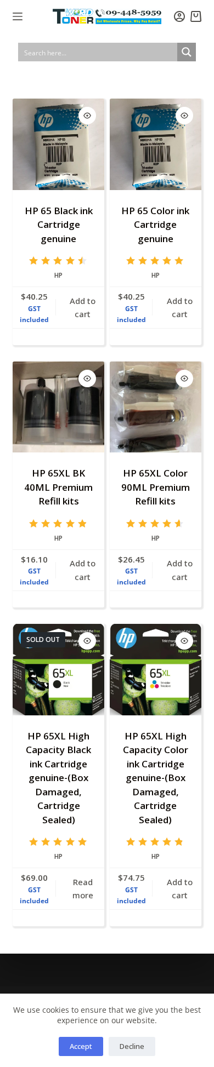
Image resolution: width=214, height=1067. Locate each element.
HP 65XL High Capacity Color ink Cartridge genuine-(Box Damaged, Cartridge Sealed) (155, 778)
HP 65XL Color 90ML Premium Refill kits (155, 487)
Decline (132, 1046)
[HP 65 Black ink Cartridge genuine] (58, 144)
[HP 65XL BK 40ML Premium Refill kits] (58, 407)
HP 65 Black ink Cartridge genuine (59, 224)
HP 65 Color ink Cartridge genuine (155, 224)
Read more (82, 888)
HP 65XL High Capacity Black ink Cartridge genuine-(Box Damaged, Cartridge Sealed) (58, 778)
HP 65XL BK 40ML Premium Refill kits (58, 487)
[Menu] (17, 16)
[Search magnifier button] (186, 52)
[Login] (179, 16)
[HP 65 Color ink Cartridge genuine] (155, 144)
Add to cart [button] (82, 307)
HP (58, 275)
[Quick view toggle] (87, 115)
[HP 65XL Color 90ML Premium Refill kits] (155, 407)
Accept (81, 1046)
